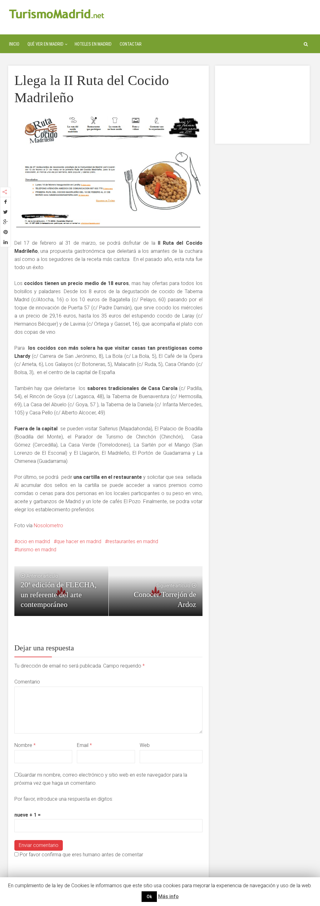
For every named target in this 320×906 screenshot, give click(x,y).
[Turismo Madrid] (56, 13)
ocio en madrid (33, 541)
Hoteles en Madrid (93, 44)
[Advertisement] (262, 105)
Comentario (27, 682)
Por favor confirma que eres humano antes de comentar (80, 855)
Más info (168, 896)
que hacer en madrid (79, 541)
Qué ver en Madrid (45, 44)
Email (84, 745)
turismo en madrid (36, 550)
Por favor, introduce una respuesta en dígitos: (63, 799)
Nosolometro (48, 525)
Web (145, 745)
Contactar (131, 44)
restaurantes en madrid (133, 541)
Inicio (14, 44)
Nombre (25, 745)
